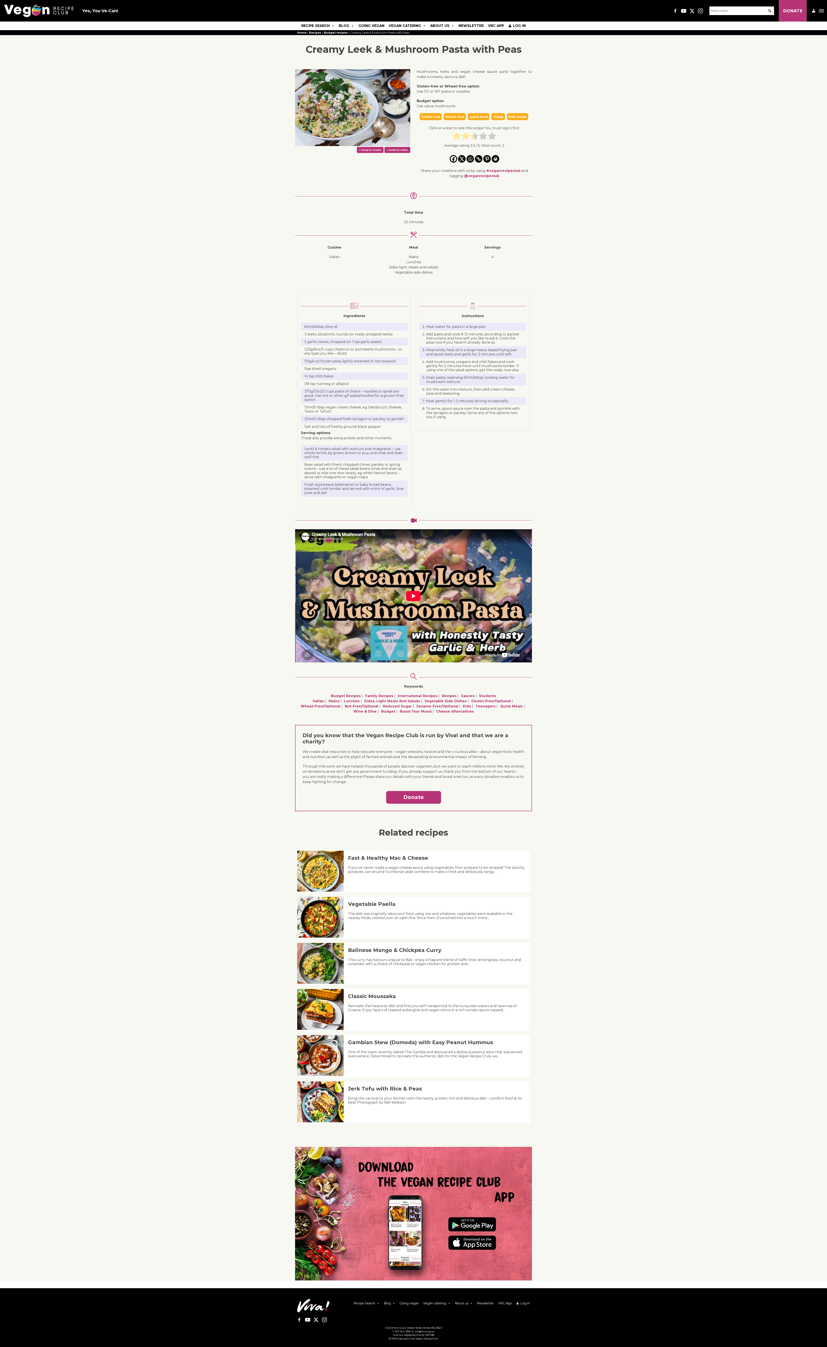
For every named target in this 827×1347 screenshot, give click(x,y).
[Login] (813, 11)
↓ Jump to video (397, 149)
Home (301, 32)
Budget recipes (336, 32)
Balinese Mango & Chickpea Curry (394, 950)
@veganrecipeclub (481, 176)
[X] (462, 159)
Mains (334, 701)
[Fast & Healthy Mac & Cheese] (322, 890)
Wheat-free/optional (320, 706)
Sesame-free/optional (437, 706)
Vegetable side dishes (445, 701)
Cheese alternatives (455, 711)
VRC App (496, 26)
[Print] (495, 159)
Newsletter (471, 26)
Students (487, 696)
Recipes (315, 32)
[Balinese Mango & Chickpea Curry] (322, 983)
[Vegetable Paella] (322, 936)
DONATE (792, 10)
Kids (467, 706)
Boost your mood (416, 711)
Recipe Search (315, 26)
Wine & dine (365, 711)
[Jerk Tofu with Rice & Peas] (322, 1121)
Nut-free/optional (361, 706)
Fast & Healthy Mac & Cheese (388, 858)
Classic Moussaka (372, 996)
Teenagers (486, 706)
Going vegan (371, 26)
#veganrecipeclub (503, 171)
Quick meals (511, 706)
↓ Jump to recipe (370, 149)
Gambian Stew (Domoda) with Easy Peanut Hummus (420, 1042)
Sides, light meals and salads (392, 701)
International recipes (417, 696)
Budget (388, 711)
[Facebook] (453, 159)
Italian (318, 701)
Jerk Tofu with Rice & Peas (385, 1088)
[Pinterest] (487, 159)
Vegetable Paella (371, 904)
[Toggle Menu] (821, 10)
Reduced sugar (397, 706)
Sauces (467, 696)
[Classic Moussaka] (322, 1029)
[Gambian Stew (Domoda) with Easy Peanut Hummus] (322, 1075)
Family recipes (379, 696)
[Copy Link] (478, 159)
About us (439, 26)
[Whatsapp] (470, 159)
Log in (519, 26)
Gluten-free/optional (491, 701)
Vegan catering (405, 26)
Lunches (352, 701)
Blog (344, 26)
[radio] (457, 137)
